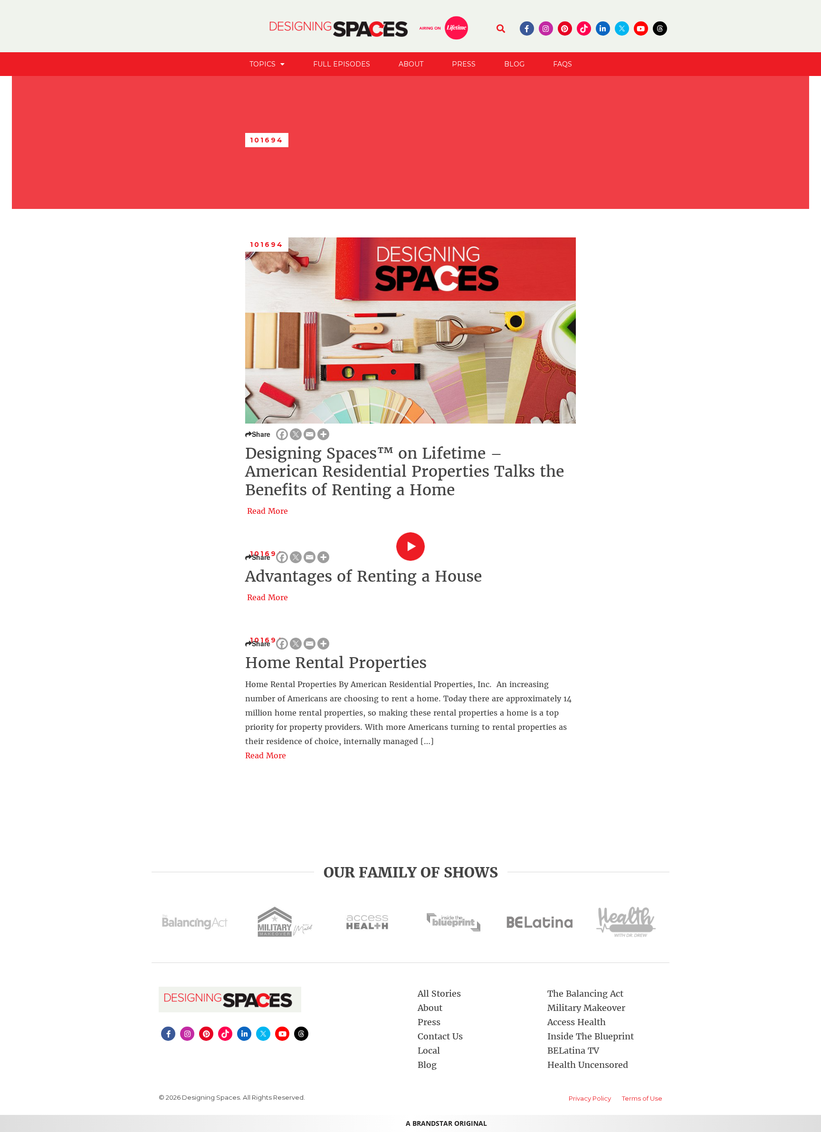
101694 (267, 244)
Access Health (576, 1022)
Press (464, 64)
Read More (267, 511)
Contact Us (440, 1036)
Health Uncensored (587, 1064)
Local (429, 1050)
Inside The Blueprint (590, 1036)
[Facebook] (282, 434)
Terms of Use (642, 1098)
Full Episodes (341, 64)
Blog (514, 64)
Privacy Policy (590, 1098)
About (411, 64)
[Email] (309, 434)
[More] (323, 434)
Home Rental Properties (336, 662)
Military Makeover (586, 1007)
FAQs (562, 64)
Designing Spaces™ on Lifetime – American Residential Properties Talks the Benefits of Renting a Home (404, 472)
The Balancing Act (585, 993)
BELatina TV (573, 1050)
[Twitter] (296, 434)
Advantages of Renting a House (363, 576)
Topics (262, 64)
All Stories (439, 993)
